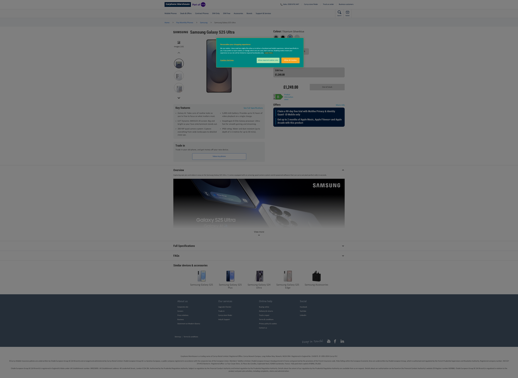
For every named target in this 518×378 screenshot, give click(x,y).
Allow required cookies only (268, 60)
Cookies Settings (227, 60)
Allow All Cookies (290, 60)
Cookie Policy (268, 53)
